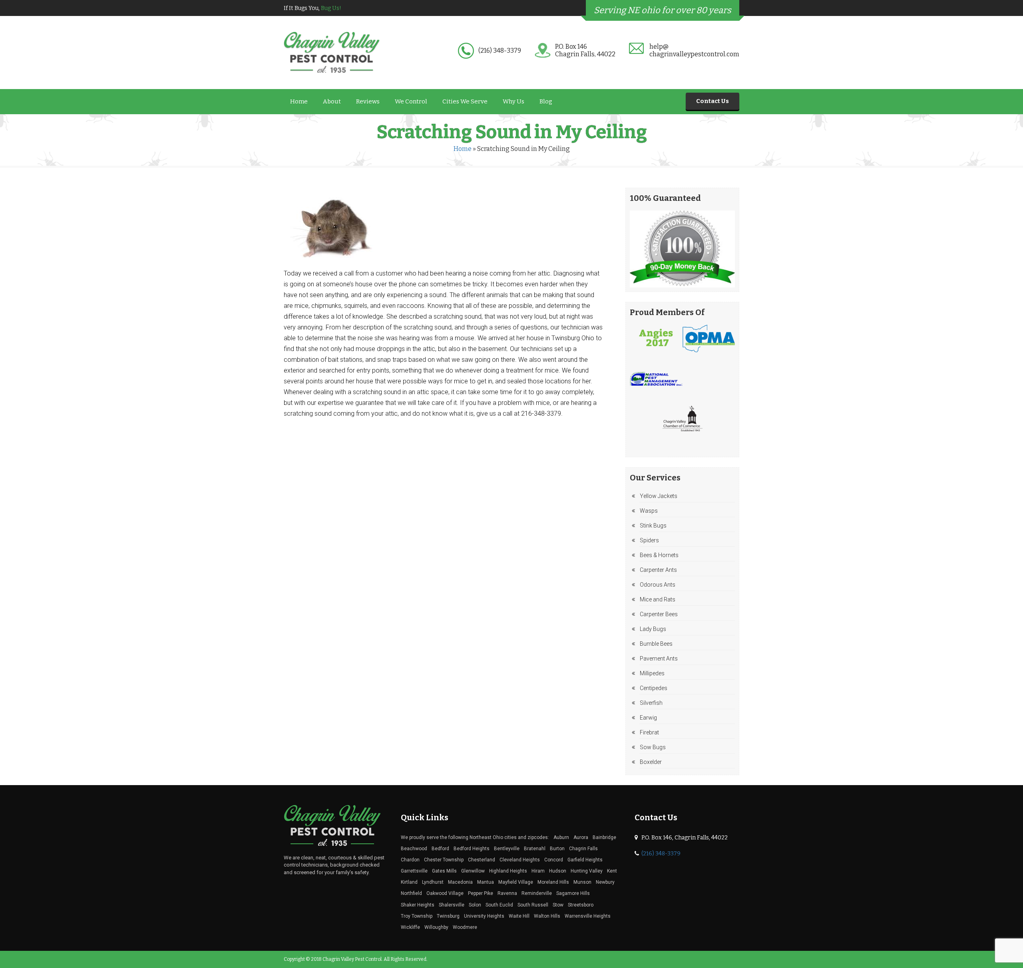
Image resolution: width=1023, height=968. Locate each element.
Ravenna (507, 893)
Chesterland (481, 860)
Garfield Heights (585, 860)
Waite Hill (519, 916)
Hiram (538, 871)
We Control (411, 101)
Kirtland (409, 882)
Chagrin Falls (583, 848)
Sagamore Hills (573, 893)
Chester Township (444, 860)
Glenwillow (473, 871)
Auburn (561, 837)
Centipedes (653, 688)
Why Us (513, 101)
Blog (545, 101)
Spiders (649, 540)
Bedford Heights (472, 848)
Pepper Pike (480, 893)
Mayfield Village (515, 882)
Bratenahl (534, 848)
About (332, 101)
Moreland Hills (553, 882)
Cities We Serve (465, 101)
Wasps (649, 511)
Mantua (485, 882)
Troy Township (416, 916)
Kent (612, 871)
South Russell (532, 905)
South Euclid (499, 905)
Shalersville (451, 905)
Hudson (557, 871)
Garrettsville (414, 871)
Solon (475, 905)
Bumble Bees (656, 644)
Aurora (580, 837)
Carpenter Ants (658, 570)
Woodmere (465, 927)
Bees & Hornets (659, 555)
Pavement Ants (659, 658)
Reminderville (536, 893)
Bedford (440, 848)
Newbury (605, 882)
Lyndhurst (433, 882)
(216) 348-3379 (499, 50)
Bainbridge (604, 837)
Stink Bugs (653, 525)
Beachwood (414, 848)
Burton (557, 848)
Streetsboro (580, 905)
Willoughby (436, 927)
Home (299, 101)
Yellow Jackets (658, 496)
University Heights (484, 916)
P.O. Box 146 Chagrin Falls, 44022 (585, 50)
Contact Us (712, 101)
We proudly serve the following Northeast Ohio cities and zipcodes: (475, 837)
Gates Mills (444, 871)
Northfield (411, 893)
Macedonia (460, 882)
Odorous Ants (657, 584)
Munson (582, 882)
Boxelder (651, 762)
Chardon (410, 860)
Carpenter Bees (659, 614)
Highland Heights (508, 871)
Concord (553, 860)
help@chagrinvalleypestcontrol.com (694, 50)
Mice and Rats (657, 599)
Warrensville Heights (588, 916)
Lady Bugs (653, 629)
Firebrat (649, 732)
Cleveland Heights (520, 860)
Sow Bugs (653, 747)
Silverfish (651, 703)
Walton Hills (547, 916)
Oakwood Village (445, 893)
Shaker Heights (417, 905)
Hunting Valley (587, 871)
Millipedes (652, 673)
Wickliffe (410, 927)
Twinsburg (448, 916)
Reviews (368, 101)
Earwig (648, 717)
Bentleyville (506, 848)
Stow (558, 905)
